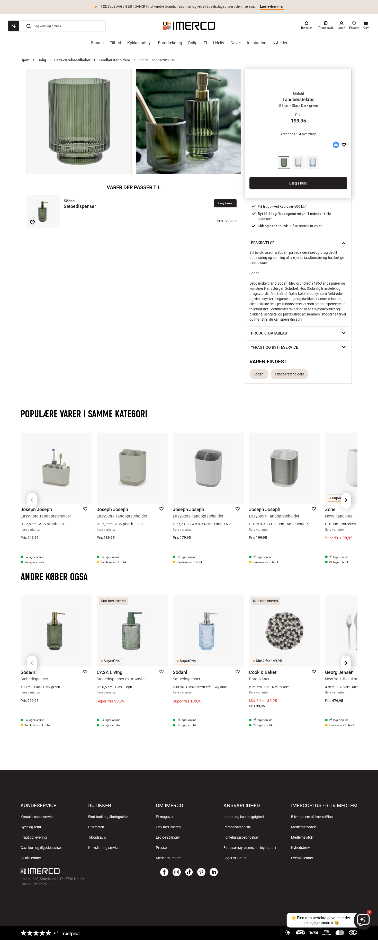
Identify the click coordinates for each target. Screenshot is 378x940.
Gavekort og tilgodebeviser (41, 847)
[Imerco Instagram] (177, 872)
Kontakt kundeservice (37, 816)
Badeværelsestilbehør (72, 60)
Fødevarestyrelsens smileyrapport (249, 847)
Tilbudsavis (97, 837)
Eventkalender (302, 858)
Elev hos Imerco (168, 827)
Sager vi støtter (235, 858)
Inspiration (256, 43)
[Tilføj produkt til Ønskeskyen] (336, 144)
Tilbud (115, 43)
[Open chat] (13, 26)
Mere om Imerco (169, 858)
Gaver (235, 43)
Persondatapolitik (237, 827)
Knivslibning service (103, 847)
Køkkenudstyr (139, 43)
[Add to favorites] (32, 222)
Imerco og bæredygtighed (243, 816)
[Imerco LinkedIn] (214, 872)
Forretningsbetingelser (241, 837)
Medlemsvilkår (302, 837)
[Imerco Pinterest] (201, 872)
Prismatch (96, 827)
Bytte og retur (31, 827)
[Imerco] (189, 26)
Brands (97, 43)
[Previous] (32, 501)
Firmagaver (165, 816)
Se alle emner (31, 858)
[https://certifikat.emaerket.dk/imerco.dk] (352, 933)
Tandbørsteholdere (114, 60)
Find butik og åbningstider (108, 816)
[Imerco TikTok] (189, 872)
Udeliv (218, 43)
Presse (161, 847)
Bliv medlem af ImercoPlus (312, 816)
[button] (298, 93)
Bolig (192, 43)
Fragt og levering (34, 837)
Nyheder (280, 43)
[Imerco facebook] (164, 872)
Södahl (259, 374)
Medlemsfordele (304, 827)
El (205, 43)
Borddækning (170, 43)
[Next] (346, 501)
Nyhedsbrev (300, 847)
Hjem (25, 60)
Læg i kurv (225, 203)
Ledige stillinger (168, 837)
